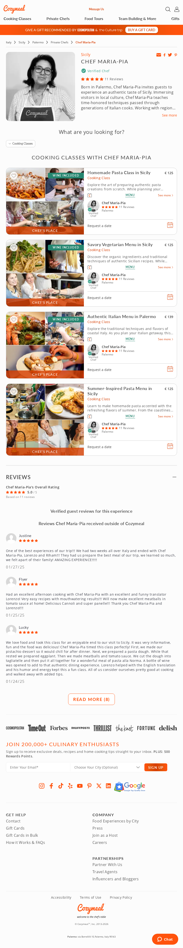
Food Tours (94, 18)
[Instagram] (42, 786)
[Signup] (158, 54)
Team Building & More (137, 18)
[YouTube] (80, 786)
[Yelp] (70, 786)
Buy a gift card (141, 29)
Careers (99, 842)
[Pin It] (175, 54)
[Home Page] (14, 9)
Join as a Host (105, 835)
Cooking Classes (17, 18)
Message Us (96, 9)
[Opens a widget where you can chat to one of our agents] (165, 940)
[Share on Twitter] (170, 54)
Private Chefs (58, 18)
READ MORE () (91, 699)
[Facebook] (51, 786)
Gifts (175, 18)
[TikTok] (61, 786)
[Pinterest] (89, 786)
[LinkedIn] (108, 786)
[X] (99, 786)
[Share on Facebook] (164, 54)
